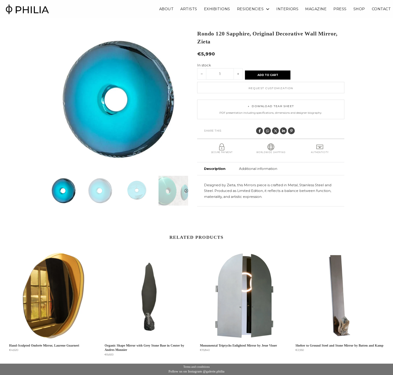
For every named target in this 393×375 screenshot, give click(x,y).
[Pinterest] (291, 130)
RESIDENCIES (250, 9)
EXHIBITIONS (217, 9)
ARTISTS (188, 9)
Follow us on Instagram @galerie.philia (196, 371)
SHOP (359, 9)
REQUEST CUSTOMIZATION (271, 88)
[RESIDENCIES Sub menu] (268, 9)
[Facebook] (259, 130)
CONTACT (381, 9)
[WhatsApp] (267, 130)
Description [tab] (214, 168)
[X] (275, 130)
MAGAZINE (316, 9)
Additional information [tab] (258, 168)
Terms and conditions (196, 366)
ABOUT (166, 9)
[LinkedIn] (283, 130)
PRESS (339, 9)
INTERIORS (287, 9)
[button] (182, 35)
